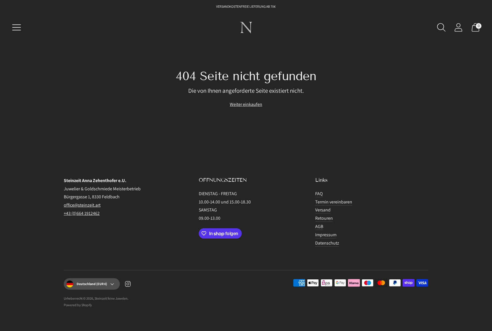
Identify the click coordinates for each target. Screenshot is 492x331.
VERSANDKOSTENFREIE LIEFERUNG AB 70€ (246, 6)
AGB (319, 226)
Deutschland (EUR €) (92, 284)
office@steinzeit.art (82, 205)
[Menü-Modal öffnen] (16, 27)
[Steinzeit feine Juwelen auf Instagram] (127, 285)
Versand (323, 210)
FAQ (319, 194)
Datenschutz (327, 243)
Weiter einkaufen (246, 104)
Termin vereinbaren (333, 202)
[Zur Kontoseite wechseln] (458, 27)
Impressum (326, 235)
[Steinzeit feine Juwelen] (246, 27)
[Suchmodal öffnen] (441, 27)
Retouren (324, 218)
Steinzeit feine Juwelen (111, 298)
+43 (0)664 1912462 (82, 213)
